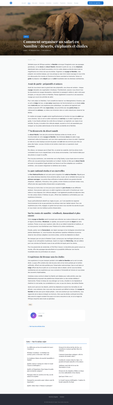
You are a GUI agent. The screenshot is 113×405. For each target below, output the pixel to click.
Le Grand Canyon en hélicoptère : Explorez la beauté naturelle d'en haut (72, 381)
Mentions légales (53, 396)
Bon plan (34, 3)
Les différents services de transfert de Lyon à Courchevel (40, 348)
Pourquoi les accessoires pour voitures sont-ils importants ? (40, 381)
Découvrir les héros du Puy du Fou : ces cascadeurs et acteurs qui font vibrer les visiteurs (70, 349)
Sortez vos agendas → (95, 3)
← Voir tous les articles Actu (36, 326)
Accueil (24, 3)
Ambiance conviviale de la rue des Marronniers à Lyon (69, 366)
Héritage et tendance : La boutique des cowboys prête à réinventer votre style (38, 353)
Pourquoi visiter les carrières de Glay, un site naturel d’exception (40, 375)
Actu (29, 3)
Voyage (76, 3)
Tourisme (62, 3)
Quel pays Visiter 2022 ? (66, 376)
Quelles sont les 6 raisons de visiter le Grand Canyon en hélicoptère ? (40, 364)
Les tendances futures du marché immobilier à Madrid (40, 359)
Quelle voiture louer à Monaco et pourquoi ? (40, 385)
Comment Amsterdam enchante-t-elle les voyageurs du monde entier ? (71, 355)
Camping (41, 3)
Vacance (69, 3)
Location (55, 3)
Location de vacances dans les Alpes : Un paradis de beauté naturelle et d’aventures (71, 360)
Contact (62, 396)
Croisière (48, 3)
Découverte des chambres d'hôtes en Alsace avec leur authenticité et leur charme (71, 371)
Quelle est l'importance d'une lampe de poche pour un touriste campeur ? (40, 370)
